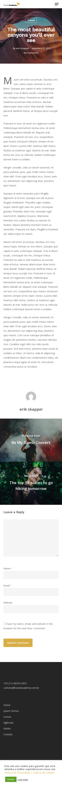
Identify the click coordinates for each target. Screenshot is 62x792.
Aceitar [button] (10, 779)
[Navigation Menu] (57, 4)
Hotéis (7, 728)
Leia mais (22, 779)
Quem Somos (11, 711)
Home (6, 705)
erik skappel (22, 48)
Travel (31, 20)
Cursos (7, 716)
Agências (8, 722)
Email (7, 585)
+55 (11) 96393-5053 (15, 683)
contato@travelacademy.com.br (21, 687)
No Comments (31, 52)
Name (7, 568)
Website (7, 602)
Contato (8, 734)
